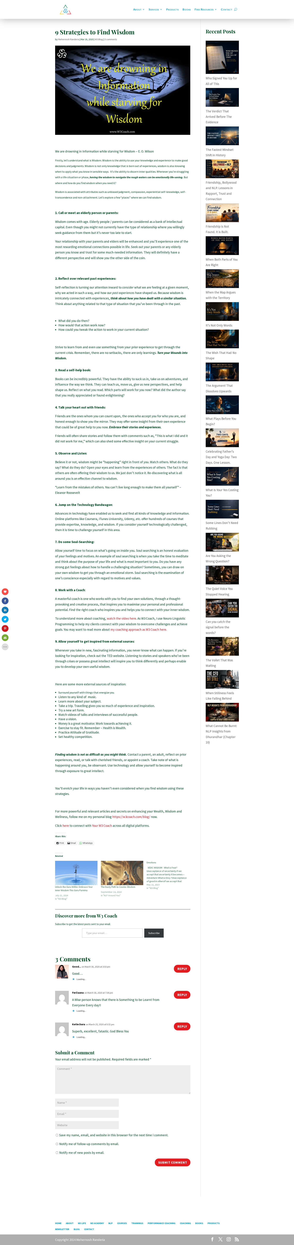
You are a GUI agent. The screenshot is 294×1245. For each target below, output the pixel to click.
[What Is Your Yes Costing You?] (222, 484)
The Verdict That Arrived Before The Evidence (219, 116)
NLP (110, 1223)
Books (187, 9)
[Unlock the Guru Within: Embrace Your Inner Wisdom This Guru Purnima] (76, 873)
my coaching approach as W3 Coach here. (138, 629)
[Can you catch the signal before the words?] (222, 616)
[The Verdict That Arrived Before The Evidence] (222, 105)
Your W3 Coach (102, 826)
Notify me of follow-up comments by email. (89, 1144)
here (65, 826)
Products (172, 9)
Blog (77, 1229)
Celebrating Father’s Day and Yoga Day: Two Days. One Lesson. (221, 457)
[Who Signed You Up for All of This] (222, 73)
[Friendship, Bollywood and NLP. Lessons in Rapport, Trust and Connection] (222, 177)
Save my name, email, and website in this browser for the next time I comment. (113, 1135)
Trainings (137, 1223)
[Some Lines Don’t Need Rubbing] (222, 517)
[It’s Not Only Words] (222, 320)
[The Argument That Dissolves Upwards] (222, 380)
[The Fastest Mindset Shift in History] (222, 144)
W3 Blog (99, 39)
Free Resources (204, 9)
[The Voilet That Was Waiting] (222, 654)
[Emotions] (169, 875)
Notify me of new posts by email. (81, 1153)
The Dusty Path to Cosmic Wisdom (118, 886)
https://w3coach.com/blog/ (131, 817)
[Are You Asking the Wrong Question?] (222, 550)
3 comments (110, 39)
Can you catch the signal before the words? (218, 627)
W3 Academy (97, 1223)
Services (154, 9)
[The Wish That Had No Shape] (222, 347)
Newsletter (62, 1229)
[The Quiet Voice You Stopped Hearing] (222, 583)
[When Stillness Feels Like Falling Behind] (222, 687)
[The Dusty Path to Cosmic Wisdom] (122, 873)
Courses (122, 1223)
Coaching (185, 1223)
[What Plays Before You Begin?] (222, 413)
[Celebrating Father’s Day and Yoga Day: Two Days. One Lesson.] (222, 446)
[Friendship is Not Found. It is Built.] (222, 221)
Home (58, 1223)
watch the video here (121, 618)
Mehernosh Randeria (68, 39)
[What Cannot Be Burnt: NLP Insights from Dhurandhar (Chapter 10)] (222, 720)
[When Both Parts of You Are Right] (222, 254)
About (137, 9)
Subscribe (154, 933)
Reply (182, 969)
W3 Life (82, 1223)
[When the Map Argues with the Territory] (222, 287)
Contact (226, 9)
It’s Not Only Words (219, 325)
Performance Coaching (161, 1223)
